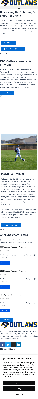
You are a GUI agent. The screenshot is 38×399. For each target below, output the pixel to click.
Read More (4, 263)
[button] (19, 7)
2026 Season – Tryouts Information (13, 271)
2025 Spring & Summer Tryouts (12, 295)
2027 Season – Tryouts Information (13, 247)
